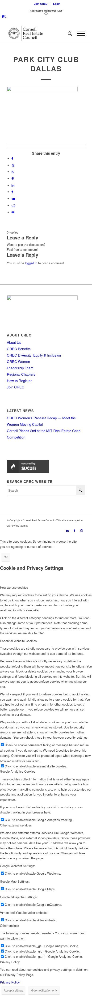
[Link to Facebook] (74, 530)
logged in (31, 263)
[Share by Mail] (13, 212)
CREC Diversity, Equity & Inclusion (34, 355)
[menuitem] (41, 3)
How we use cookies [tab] (14, 587)
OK (6, 557)
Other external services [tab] (16, 825)
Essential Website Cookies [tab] (18, 640)
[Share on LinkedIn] (13, 185)
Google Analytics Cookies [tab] (17, 771)
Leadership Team (20, 367)
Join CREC (40, 3)
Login (56, 3)
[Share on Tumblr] (12, 192)
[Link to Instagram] (81, 530)
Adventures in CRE (40, 525)
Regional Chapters (21, 374)
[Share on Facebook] (12, 158)
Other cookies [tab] (9, 925)
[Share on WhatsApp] (13, 172)
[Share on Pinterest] (13, 178)
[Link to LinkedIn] (67, 530)
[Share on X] (13, 165)
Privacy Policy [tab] (10, 962)
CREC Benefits (19, 348)
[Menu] (78, 33)
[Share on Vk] (13, 198)
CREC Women (18, 361)
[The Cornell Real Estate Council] (38, 33)
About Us (14, 342)
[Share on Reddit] (13, 205)
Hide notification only (44, 990)
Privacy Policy (10, 982)
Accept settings (13, 990)
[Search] (67, 33)
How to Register (19, 380)
